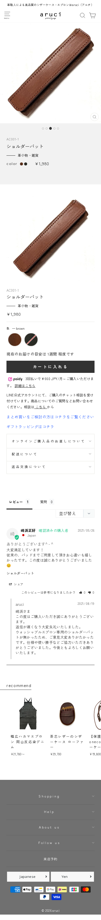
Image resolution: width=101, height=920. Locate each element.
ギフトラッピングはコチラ (30, 426)
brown (14, 339)
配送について (25, 453)
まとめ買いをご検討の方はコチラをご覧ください (50, 416)
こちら (40, 406)
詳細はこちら (25, 385)
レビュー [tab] (16, 501)
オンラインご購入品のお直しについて (48, 441)
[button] (82, 592)
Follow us (49, 842)
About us (49, 827)
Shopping (49, 796)
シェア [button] (18, 584)
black (31, 339)
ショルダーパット (20, 573)
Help (49, 811)
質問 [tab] (43, 501)
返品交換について (29, 466)
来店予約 (50, 858)
